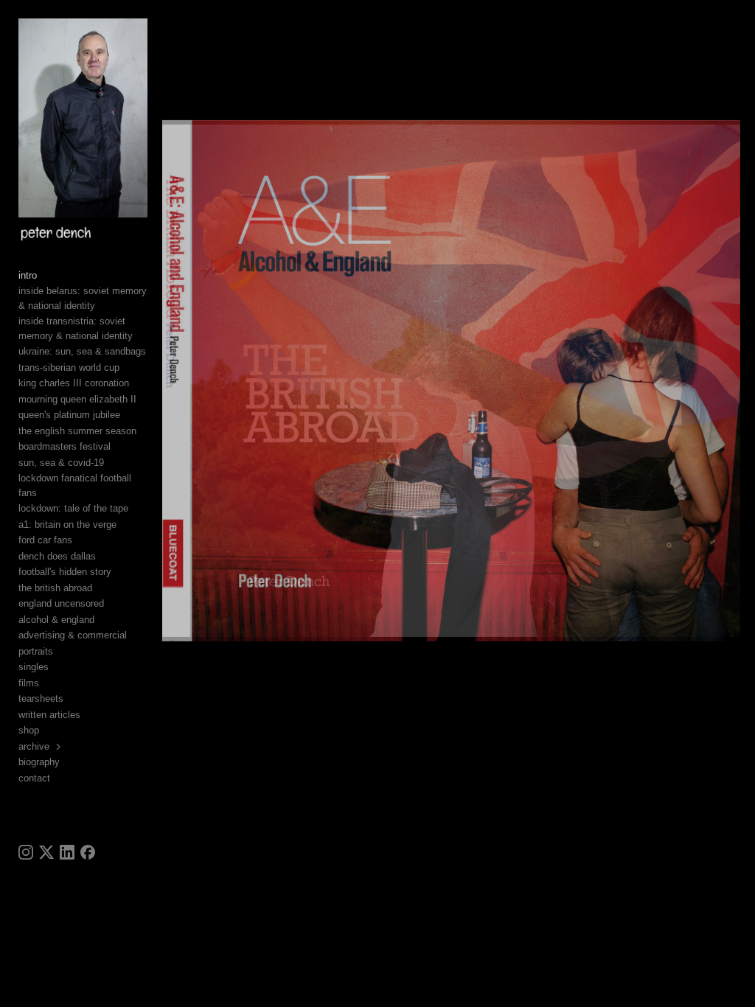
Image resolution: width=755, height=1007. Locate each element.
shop (28, 730)
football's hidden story (64, 571)
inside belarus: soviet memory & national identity (82, 298)
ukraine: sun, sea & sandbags (82, 351)
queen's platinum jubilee (69, 414)
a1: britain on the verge (67, 524)
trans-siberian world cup (68, 367)
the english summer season (77, 430)
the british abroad (55, 587)
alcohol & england (56, 619)
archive (33, 746)
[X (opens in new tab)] (46, 852)
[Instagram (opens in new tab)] (25, 852)
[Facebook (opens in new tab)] (87, 852)
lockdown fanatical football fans (74, 485)
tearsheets (40, 698)
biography (39, 761)
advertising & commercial (72, 635)
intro (27, 275)
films (28, 683)
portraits (35, 651)
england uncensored (61, 603)
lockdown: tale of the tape (73, 508)
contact (34, 778)
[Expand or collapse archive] (59, 747)
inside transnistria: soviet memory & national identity (75, 328)
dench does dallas (57, 556)
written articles (49, 714)
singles (33, 666)
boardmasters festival (64, 446)
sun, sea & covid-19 (61, 462)
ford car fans (45, 540)
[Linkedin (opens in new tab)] (67, 852)
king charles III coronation (73, 382)
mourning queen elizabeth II (77, 399)
